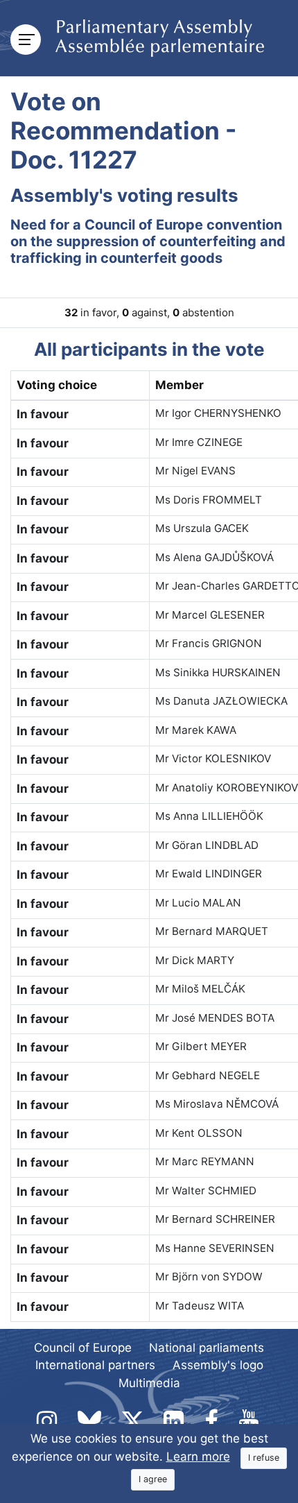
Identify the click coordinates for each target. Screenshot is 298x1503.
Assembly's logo (218, 1365)
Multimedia (149, 1383)
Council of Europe (83, 1348)
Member (179, 385)
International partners (95, 1365)
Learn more (198, 1456)
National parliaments (206, 1348)
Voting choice (57, 385)
